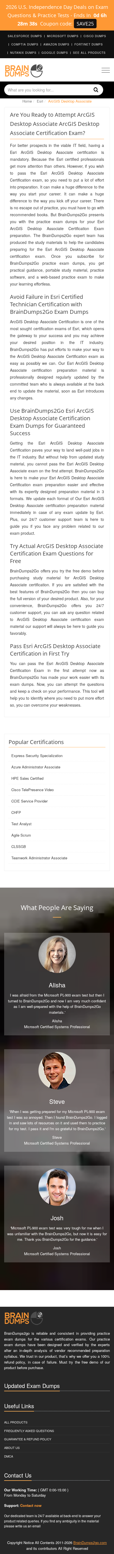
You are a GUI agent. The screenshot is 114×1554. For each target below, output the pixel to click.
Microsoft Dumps (63, 36)
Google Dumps (55, 53)
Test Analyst (21, 823)
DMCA (8, 1456)
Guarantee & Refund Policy (27, 1439)
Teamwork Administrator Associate (39, 857)
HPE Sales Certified (27, 778)
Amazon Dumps (56, 44)
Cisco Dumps (95, 36)
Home (27, 101)
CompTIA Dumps (24, 44)
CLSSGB (18, 846)
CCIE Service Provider (29, 801)
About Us (12, 1447)
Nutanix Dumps (23, 53)
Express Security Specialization (37, 755)
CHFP (16, 812)
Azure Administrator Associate (35, 767)
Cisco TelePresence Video (32, 789)
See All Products (89, 53)
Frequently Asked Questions (29, 1430)
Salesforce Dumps (25, 36)
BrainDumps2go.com (90, 1542)
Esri (40, 101)
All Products (15, 1422)
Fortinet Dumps (88, 44)
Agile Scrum (21, 835)
